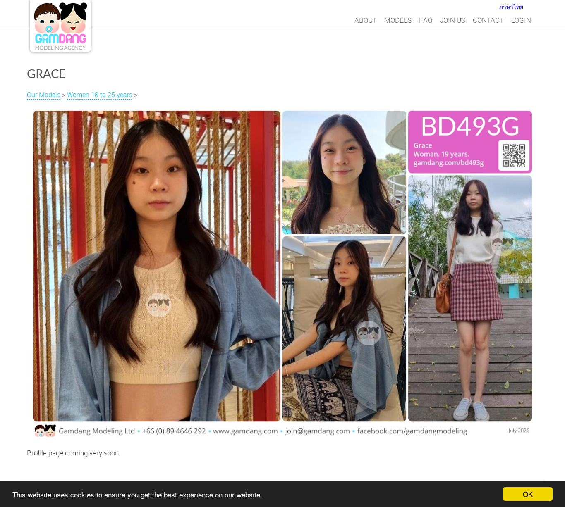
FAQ (425, 20)
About (365, 20)
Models (398, 20)
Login (521, 20)
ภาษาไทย (511, 7)
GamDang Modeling (60, 26)
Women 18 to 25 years (99, 94)
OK (528, 494)
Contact (488, 20)
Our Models (43, 94)
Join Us (452, 20)
